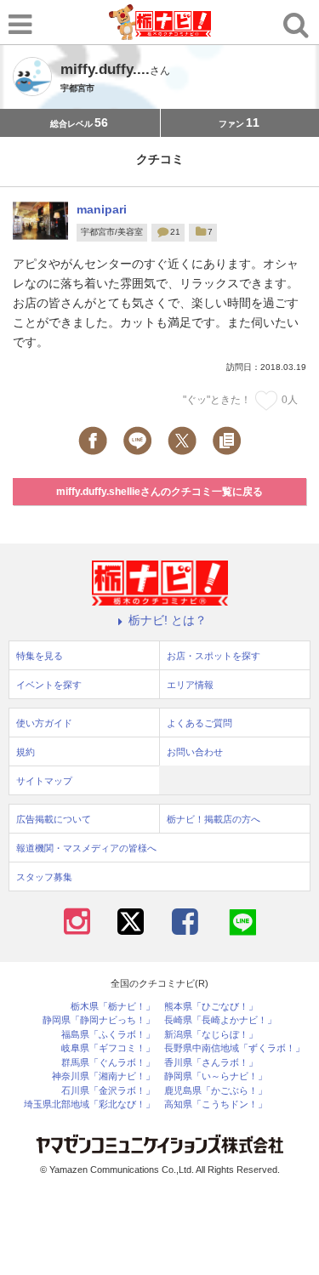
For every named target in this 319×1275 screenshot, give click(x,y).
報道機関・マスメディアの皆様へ (86, 848)
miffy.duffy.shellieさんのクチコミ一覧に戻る (159, 492)
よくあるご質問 (199, 723)
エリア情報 (190, 685)
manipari (102, 209)
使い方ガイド (44, 723)
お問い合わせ (195, 752)
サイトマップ (44, 781)
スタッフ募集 (44, 877)
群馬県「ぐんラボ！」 (108, 1062)
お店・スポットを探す (213, 656)
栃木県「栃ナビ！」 (113, 1006)
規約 (25, 752)
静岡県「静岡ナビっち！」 (99, 1020)
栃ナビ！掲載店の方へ (213, 819)
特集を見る (39, 656)
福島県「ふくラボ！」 (108, 1034)
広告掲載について (53, 819)
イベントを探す (49, 685)
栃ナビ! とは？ (167, 620)
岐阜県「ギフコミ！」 (108, 1048)
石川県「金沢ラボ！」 (108, 1091)
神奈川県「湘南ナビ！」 (103, 1076)
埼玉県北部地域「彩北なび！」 (89, 1104)
